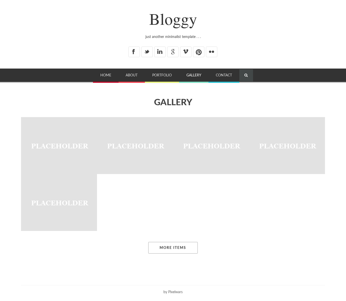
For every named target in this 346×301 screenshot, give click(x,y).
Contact (224, 75)
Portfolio (162, 75)
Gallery (193, 75)
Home (105, 75)
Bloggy (173, 18)
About (132, 75)
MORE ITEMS (173, 248)
